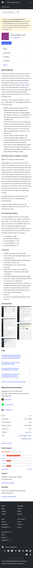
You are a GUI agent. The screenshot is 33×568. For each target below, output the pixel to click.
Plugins (19, 511)
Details (5, 49)
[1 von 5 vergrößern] (14, 308)
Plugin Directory (6, 7)
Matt (4, 535)
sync (30, 438)
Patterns (19, 514)
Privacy (4, 514)
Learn (3, 519)
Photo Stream (24, 83)
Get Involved (21, 519)
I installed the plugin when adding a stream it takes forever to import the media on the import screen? (11, 356)
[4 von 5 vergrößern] (29, 308)
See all (29, 469)
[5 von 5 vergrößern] (29, 325)
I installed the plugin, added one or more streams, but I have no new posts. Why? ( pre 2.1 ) (11, 375)
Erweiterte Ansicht (7, 443)
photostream (24, 438)
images (25, 435)
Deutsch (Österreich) (11, 547)
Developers (5, 524)
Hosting (4, 511)
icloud (20, 435)
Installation (6, 57)
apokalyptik (16, 37)
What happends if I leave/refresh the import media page (11, 363)
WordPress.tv (6, 527)
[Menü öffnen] (30, 2)
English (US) (28, 432)
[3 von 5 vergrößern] (14, 340)
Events (19, 521)
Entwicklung (6, 60)
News (3, 508)
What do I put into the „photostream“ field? (14, 382)
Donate (20, 524)
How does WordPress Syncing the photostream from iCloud (10, 369)
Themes (19, 508)
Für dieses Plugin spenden (9, 496)
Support (5, 65)
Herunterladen (6, 43)
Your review (5, 469)
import (29, 435)
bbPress (5, 537)
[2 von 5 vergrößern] (14, 320)
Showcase (20, 506)
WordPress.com (7, 532)
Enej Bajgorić (8, 410)
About (3, 506)
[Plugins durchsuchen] (17, 12)
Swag (19, 527)
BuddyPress (6, 540)
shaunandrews (9, 404)
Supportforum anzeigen (8, 483)
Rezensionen (6, 53)
